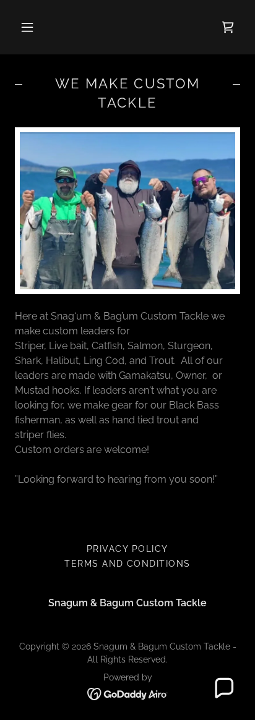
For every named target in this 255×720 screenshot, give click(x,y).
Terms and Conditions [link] (127, 564)
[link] (227, 27)
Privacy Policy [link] (127, 549)
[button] (27, 27)
